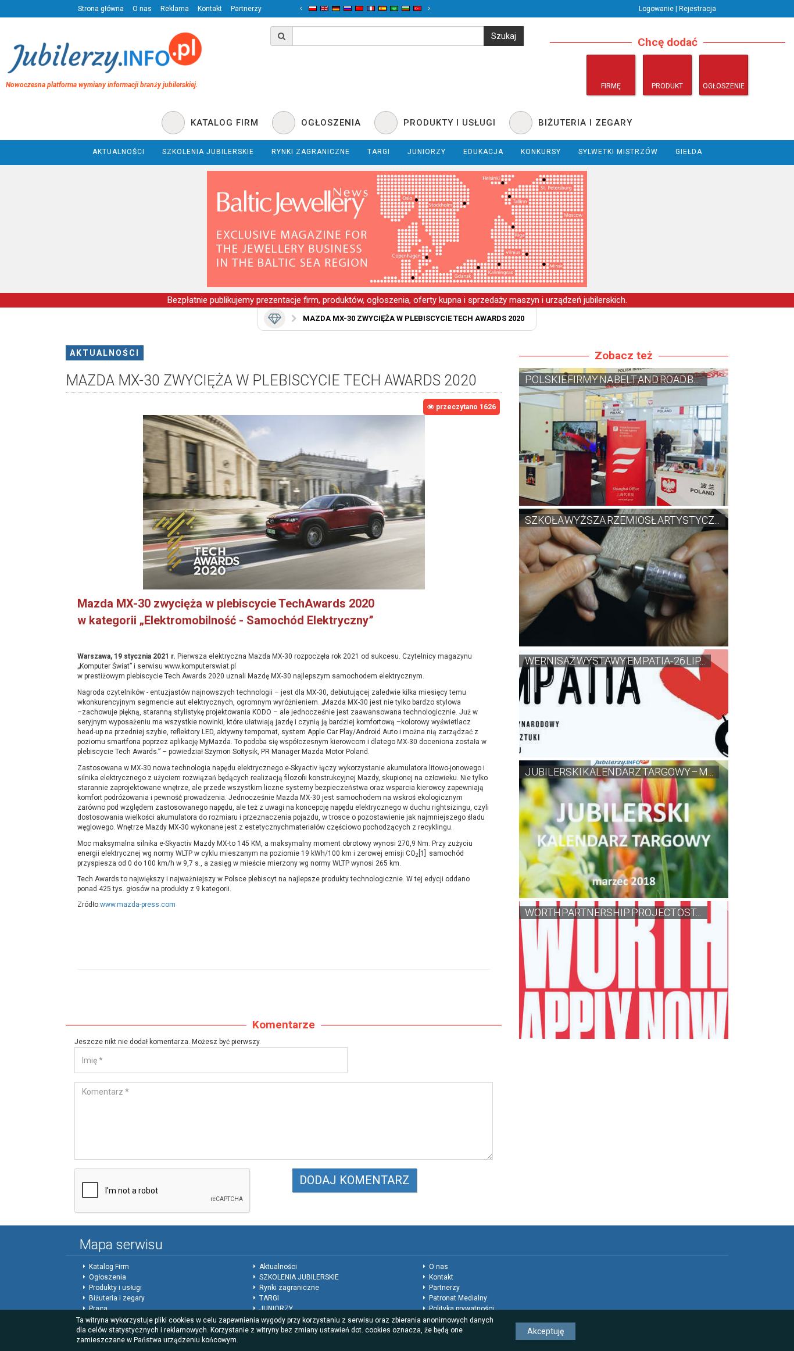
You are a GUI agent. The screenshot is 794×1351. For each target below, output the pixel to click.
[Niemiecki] (336, 8)
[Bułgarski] (406, 8)
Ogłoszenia (107, 1277)
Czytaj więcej (623, 437)
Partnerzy (246, 9)
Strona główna (101, 9)
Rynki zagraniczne (289, 1288)
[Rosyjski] (347, 8)
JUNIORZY (276, 1308)
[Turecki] (417, 8)
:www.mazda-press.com (137, 904)
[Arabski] (394, 8)
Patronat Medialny (458, 1298)
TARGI (269, 1298)
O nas (142, 9)
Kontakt (210, 9)
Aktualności (105, 353)
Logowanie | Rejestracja (677, 9)
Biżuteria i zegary (117, 1298)
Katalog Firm (109, 1267)
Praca (98, 1308)
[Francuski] (371, 8)
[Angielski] (324, 8)
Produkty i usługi (115, 1288)
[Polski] (313, 8)
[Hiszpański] (382, 8)
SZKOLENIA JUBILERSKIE (299, 1277)
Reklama (174, 9)
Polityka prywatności (461, 1308)
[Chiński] (359, 8)
